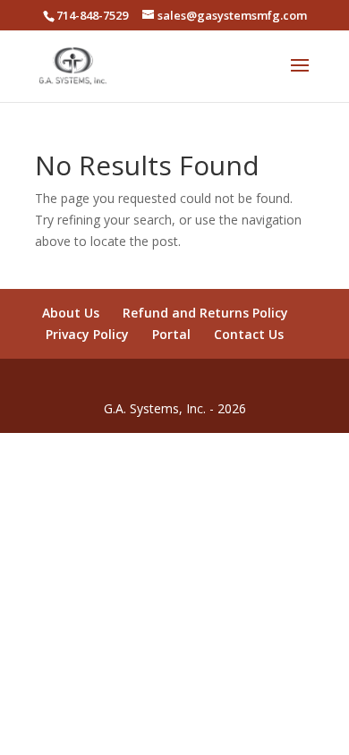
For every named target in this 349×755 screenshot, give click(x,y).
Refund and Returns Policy (205, 312)
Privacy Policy (87, 334)
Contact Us (249, 334)
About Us (70, 312)
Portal (171, 334)
